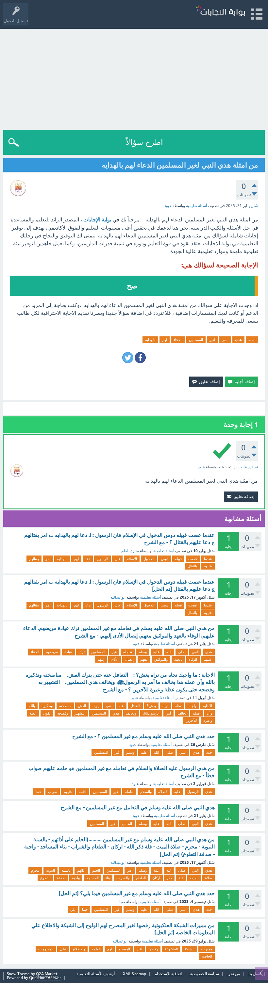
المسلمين (196, 340)
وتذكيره (47, 706)
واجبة (76, 878)
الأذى (114, 659)
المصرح (124, 949)
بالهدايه (150, 340)
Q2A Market (47, 974)
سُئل (254, 205)
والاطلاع (79, 949)
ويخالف (131, 713)
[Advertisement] (134, 77)
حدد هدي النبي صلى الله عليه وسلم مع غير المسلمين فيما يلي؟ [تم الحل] (137, 893)
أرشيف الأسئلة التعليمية (95, 974)
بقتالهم (34, 559)
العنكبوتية (171, 949)
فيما (85, 909)
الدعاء (178, 340)
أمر (168, 713)
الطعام (141, 878)
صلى (181, 652)
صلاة (208, 878)
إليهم (100, 659)
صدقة (61, 878)
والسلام (146, 792)
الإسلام (131, 559)
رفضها (153, 949)
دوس (164, 559)
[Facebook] (140, 357)
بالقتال (192, 566)
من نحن (233, 974)
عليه (156, 652)
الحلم (96, 870)
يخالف (181, 713)
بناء (107, 878)
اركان (156, 878)
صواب (52, 792)
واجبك (192, 706)
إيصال (129, 659)
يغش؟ (151, 706)
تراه (165, 706)
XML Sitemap (134, 974)
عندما (208, 559)
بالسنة (66, 870)
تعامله (127, 652)
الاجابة (207, 706)
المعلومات (45, 949)
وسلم (143, 652)
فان (117, 559)
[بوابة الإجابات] (220, 11)
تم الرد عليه (249, 467)
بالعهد (178, 659)
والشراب (122, 878)
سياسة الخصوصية (204, 974)
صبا (122, 901)
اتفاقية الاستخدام (168, 974)
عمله (196, 713)
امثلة (252, 340)
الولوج (96, 949)
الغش (82, 706)
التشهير (80, 713)
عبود (136, 644)
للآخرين (191, 720)
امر (47, 559)
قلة (180, 878)
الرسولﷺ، (151, 713)
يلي (72, 909)
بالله (32, 706)
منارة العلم (130, 551)
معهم (144, 659)
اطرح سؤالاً (144, 142)
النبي (225, 340)
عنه (121, 706)
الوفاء (193, 659)
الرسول (102, 559)
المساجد (92, 878)
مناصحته (65, 706)
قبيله (178, 559)
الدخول (148, 559)
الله (169, 652)
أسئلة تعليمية (196, 205)
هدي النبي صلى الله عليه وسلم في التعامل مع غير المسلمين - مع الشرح (138, 807)
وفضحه (62, 713)
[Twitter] (127, 357)
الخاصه (207, 956)
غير (114, 652)
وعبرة (207, 720)
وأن (209, 713)
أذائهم (81, 870)
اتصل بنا (254, 974)
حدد (209, 752)
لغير (212, 340)
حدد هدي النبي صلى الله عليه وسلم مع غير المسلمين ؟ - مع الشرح (143, 736)
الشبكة (189, 949)
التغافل (135, 706)
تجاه (178, 706)
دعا (87, 559)
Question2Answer (45, 977)
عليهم (208, 566)
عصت (192, 559)
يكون (47, 713)
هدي (238, 340)
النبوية (50, 870)
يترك (95, 706)
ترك (82, 652)
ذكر (169, 878)
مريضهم (52, 652)
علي (63, 949)
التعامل (127, 824)
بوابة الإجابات (97, 220)
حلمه (82, 792)
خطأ (38, 792)
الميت (194, 878)
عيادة (68, 652)
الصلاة (163, 792)
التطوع (45, 878)
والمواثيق (161, 659)
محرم (35, 870)
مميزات (206, 949)
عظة (33, 713)
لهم (164, 340)
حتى (109, 706)
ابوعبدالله (118, 597)
